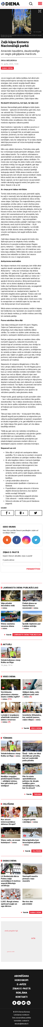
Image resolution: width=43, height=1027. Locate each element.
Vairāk (8, 635)
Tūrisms (7, 738)
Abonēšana (21, 976)
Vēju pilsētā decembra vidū (8, 605)
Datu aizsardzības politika (21, 1018)
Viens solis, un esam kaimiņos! (10, 841)
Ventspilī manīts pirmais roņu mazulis (30, 878)
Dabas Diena (7, 68)
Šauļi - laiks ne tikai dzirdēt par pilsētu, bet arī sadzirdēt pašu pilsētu (31, 757)
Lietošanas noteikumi (21, 1015)
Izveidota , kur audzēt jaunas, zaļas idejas (32, 717)
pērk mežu (20, 932)
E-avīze (21, 984)
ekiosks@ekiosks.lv (21, 1024)
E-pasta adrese (8, 560)
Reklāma (21, 992)
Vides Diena (9, 676)
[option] (21, 23)
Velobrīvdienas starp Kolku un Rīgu (10, 661)
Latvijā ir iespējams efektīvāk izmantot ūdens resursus (10, 718)
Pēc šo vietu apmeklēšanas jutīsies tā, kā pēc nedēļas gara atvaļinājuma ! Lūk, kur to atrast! (31, 782)
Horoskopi (21, 980)
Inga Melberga (9, 60)
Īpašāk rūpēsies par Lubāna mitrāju (31, 626)
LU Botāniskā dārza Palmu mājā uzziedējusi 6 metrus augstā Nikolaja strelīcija (11, 881)
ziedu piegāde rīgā (11, 931)
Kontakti (22, 997)
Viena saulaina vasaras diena (8, 626)
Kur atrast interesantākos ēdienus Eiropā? (8, 821)
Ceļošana (8, 804)
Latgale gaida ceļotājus (30, 820)
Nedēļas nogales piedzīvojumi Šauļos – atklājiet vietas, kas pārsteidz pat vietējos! (10, 781)
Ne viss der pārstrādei (27, 902)
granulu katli (10, 951)
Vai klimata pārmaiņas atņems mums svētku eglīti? (10, 695)
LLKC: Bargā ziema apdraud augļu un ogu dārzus (10, 903)
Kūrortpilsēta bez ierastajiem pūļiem (31, 842)
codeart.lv (25, 1021)
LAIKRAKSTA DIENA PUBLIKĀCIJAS (20, 587)
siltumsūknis (29, 954)
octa (33, 938)
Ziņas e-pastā (21, 988)
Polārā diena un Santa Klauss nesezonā (30, 605)
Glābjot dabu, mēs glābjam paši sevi (30, 694)
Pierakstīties (33, 569)
